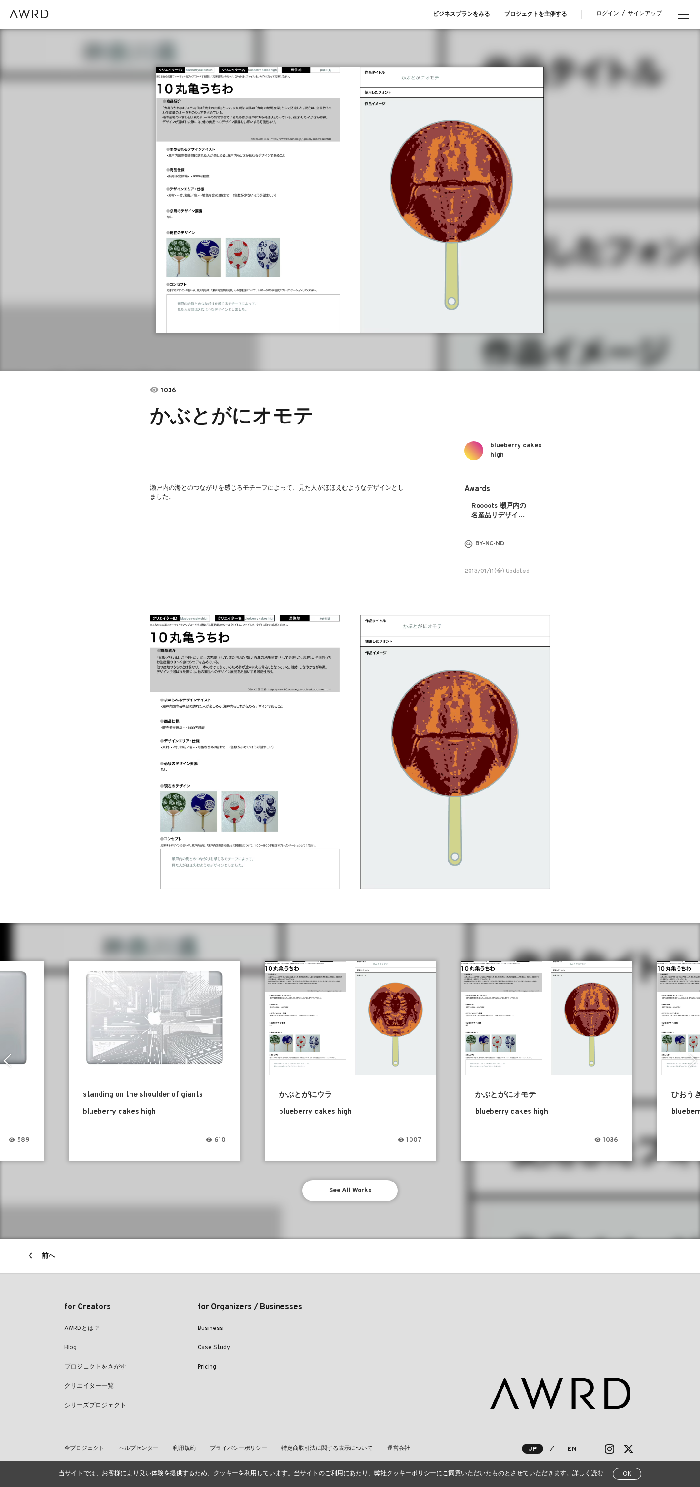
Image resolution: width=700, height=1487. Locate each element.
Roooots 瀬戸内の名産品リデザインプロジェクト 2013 (500, 511)
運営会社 (398, 1448)
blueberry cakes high (515, 450)
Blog (70, 1347)
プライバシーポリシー (238, 1448)
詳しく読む (587, 1473)
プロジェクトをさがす (95, 1367)
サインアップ (645, 14)
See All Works (350, 1190)
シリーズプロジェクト (95, 1405)
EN (572, 1449)
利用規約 (184, 1448)
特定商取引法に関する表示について (327, 1448)
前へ (48, 1256)
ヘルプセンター (139, 1448)
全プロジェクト (84, 1448)
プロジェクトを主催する (535, 14)
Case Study (214, 1347)
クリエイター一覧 (89, 1386)
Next (692, 1061)
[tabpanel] (350, 200)
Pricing (207, 1367)
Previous (7, 1061)
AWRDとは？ (82, 1328)
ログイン (607, 14)
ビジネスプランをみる (461, 14)
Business (210, 1328)
